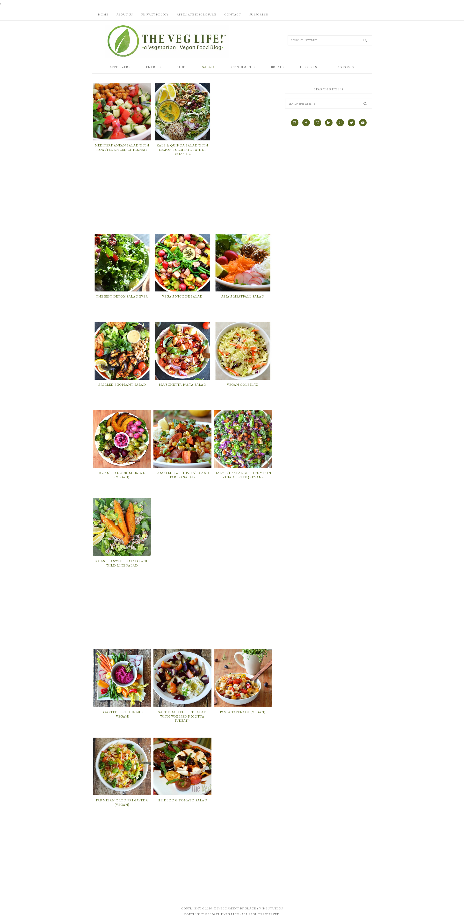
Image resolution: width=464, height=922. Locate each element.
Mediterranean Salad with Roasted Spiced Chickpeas (122, 147)
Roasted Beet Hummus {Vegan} (122, 714)
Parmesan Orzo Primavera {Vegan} (122, 802)
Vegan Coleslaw (243, 385)
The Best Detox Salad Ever (122, 296)
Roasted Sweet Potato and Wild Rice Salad (122, 563)
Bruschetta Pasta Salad (182, 385)
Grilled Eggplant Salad (122, 385)
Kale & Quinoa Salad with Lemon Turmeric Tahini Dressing (182, 149)
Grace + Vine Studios (264, 908)
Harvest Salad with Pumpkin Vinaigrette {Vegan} (242, 475)
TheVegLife (167, 41)
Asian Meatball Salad (242, 296)
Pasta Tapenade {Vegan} (243, 712)
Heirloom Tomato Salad (182, 800)
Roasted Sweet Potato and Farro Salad (182, 475)
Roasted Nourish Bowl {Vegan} (122, 475)
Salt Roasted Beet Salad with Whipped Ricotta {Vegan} (182, 716)
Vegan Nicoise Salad (182, 296)
